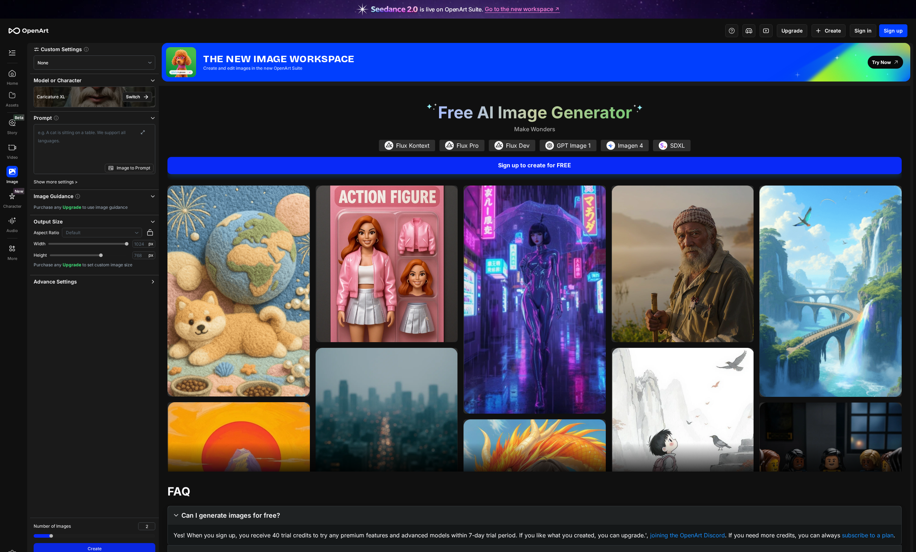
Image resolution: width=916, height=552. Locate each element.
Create (833, 31)
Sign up (893, 31)
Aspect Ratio (46, 232)
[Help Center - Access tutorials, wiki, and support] (731, 30)
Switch (133, 96)
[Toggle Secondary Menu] (12, 53)
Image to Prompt (133, 168)
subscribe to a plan (867, 535)
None (43, 62)
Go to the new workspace (519, 9)
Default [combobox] (73, 232)
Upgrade (792, 31)
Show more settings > (56, 181)
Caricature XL (51, 96)
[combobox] (94, 63)
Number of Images (52, 526)
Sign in (863, 31)
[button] (94, 49)
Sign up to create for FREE (534, 165)
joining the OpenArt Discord (687, 535)
